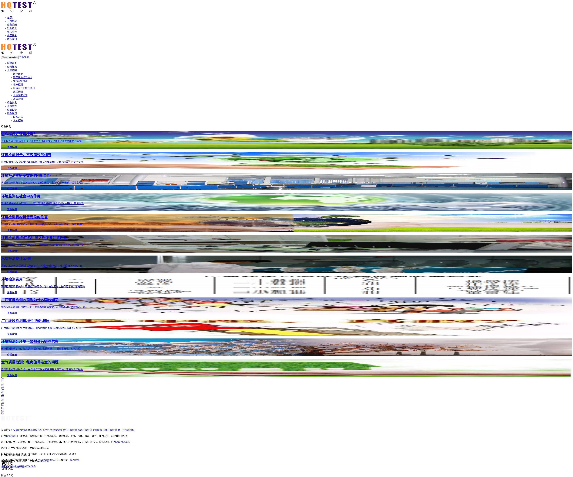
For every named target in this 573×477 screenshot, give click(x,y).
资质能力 (12, 32)
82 (2, 410)
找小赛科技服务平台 (39, 430)
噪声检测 (18, 84)
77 (2, 397)
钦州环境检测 (85, 430)
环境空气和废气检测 (24, 88)
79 (2, 402)
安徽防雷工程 (100, 430)
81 (2, 408)
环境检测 (112, 430)
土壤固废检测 (20, 95)
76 (2, 394)
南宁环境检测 (70, 430)
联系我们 (12, 39)
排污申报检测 (20, 81)
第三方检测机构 (126, 430)
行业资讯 (12, 28)
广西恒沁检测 (8, 436)
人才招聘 (18, 120)
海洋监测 (18, 99)
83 (2, 413)
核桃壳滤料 (56, 430)
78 (2, 400)
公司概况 (12, 21)
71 (2, 381)
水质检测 (18, 92)
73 (2, 386)
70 (2, 378)
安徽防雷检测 (20, 430)
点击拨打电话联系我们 (13, 467)
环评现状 (18, 74)
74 (2, 389)
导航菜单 (24, 57)
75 (2, 391)
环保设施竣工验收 (22, 77)
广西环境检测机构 (120, 442)
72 (2, 383)
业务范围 (12, 24)
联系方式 (18, 117)
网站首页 (12, 63)
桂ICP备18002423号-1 (48, 460)
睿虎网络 (75, 460)
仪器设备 (12, 35)
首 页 (10, 17)
